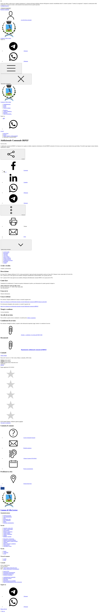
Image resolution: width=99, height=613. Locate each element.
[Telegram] (3, 118)
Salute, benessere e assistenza (9, 543)
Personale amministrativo (8, 522)
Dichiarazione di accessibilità (9, 580)
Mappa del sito (4, 609)
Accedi (2, 131)
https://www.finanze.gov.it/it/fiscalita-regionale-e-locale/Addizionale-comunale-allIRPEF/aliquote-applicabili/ (24, 301)
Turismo (5, 535)
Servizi (4, 134)
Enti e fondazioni (7, 520)
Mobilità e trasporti (7, 536)
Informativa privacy (7, 578)
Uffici (4, 518)
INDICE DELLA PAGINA (6, 249)
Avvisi (4, 553)
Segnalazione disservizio (8, 573)
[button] (7, 104)
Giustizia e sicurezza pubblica (9, 540)
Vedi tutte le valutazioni (6, 422)
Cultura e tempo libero (8, 529)
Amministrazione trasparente (9, 577)
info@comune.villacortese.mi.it (10, 567)
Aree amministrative (7, 516)
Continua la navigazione (5, 8)
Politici (4, 521)
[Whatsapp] (13, 129)
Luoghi (4, 558)
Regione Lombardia (5, 9)
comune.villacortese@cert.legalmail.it (11, 569)
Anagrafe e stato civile (8, 528)
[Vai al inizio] (1, 486)
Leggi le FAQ (6, 571)
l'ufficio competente (31, 317)
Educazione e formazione (8, 538)
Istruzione (5, 112)
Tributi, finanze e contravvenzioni (10, 136)
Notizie (4, 551)
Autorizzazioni (6, 544)
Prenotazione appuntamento (9, 572)
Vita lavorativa (6, 530)
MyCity (3, 611)
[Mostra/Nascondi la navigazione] (11, 68)
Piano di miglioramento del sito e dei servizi (12, 582)
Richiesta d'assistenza (7, 574)
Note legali (5, 579)
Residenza (5, 110)
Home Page (5, 133)
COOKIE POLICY (5, 6)
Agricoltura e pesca (7, 546)
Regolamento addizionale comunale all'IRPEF (34, 349)
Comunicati (5, 552)
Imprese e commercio (7, 531)
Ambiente (5, 542)
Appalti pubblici (6, 533)
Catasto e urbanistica (7, 534)
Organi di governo (7, 515)
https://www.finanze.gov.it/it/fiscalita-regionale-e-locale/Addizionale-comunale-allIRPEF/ (19, 306)
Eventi (4, 560)
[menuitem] (15, 170)
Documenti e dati (7, 519)
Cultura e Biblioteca (7, 111)
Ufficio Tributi (4, 355)
